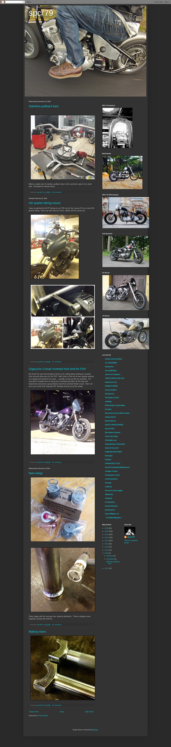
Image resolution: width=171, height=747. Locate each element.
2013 (107, 544)
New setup (35, 473)
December (110, 559)
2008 (107, 528)
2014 (107, 547)
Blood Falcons (110, 421)
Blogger (95, 730)
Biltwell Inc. (109, 494)
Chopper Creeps (111, 471)
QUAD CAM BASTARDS (114, 425)
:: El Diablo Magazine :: (113, 518)
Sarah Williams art (112, 514)
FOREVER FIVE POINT (113, 452)
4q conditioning (110, 370)
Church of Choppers (112, 374)
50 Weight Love (111, 440)
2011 (107, 537)
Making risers (37, 631)
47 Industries (110, 502)
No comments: (57, 192)
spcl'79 (41, 12)
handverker (109, 367)
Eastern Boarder (111, 506)
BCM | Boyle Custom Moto (115, 405)
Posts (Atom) (43, 716)
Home (62, 712)
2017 (107, 568)
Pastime (108, 460)
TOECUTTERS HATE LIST (114, 378)
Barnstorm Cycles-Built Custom (117, 413)
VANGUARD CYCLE (112, 463)
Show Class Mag (111, 436)
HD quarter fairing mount (44, 203)
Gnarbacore (109, 394)
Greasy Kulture (111, 390)
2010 (107, 534)
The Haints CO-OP (112, 398)
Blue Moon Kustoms (112, 432)
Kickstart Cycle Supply (114, 491)
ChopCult (108, 498)
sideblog (108, 401)
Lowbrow (108, 487)
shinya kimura (110, 417)
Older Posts (89, 712)
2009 (107, 531)
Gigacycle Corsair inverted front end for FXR (57, 369)
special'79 (131, 537)
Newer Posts (34, 712)
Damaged (108, 456)
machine (108, 409)
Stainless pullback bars (44, 106)
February (109, 556)
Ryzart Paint (109, 429)
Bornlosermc (110, 510)
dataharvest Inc (111, 382)
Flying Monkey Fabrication (115, 444)
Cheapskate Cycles (112, 475)
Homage (108, 483)
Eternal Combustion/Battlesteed (117, 467)
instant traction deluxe (113, 359)
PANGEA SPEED (111, 386)
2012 (107, 541)
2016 (107, 553)
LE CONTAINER (111, 363)
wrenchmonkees (111, 479)
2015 (107, 550)
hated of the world (111, 448)
